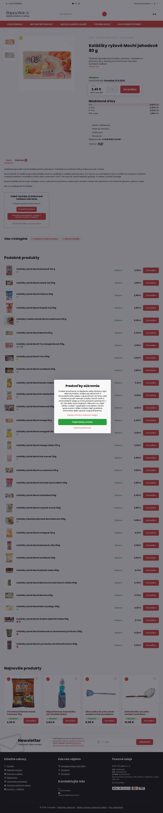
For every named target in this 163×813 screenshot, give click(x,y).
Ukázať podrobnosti (82, 428)
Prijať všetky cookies (82, 422)
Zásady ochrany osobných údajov (82, 415)
